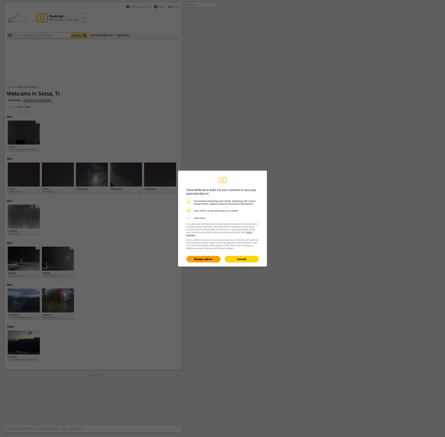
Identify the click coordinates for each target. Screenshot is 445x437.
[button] (222, 218)
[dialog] (222, 219)
